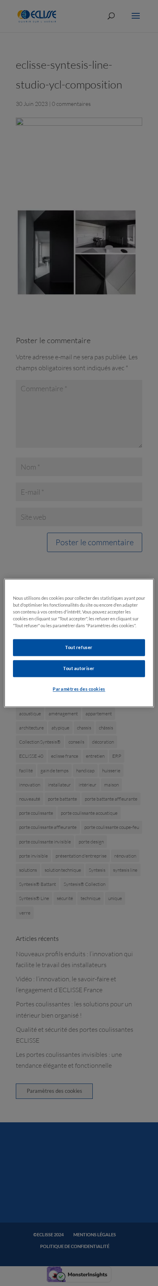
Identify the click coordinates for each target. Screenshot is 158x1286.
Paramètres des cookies (79, 689)
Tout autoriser (79, 668)
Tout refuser (79, 647)
